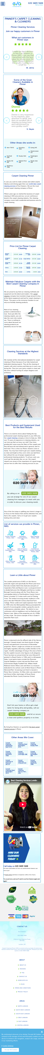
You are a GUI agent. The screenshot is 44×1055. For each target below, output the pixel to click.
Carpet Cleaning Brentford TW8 (9, 753)
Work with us (23, 980)
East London (22, 1021)
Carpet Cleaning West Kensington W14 (22, 745)
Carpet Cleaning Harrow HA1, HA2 (22, 771)
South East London (23, 1013)
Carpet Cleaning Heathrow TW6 (34, 762)
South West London (23, 1010)
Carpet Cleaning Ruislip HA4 (34, 744)
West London (23, 1017)
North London (23, 1006)
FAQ (23, 972)
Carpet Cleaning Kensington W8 (34, 753)
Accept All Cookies (11, 1050)
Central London (23, 1025)
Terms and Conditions (23, 988)
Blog (23, 984)
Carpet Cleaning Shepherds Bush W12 (9, 745)
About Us (23, 965)
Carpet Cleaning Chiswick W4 (22, 762)
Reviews (23, 968)
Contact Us (23, 976)
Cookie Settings (8, 1046)
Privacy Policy (23, 991)
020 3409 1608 (35, 3)
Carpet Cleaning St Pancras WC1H (9, 762)
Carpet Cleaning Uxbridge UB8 (22, 753)
